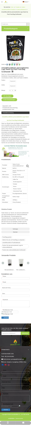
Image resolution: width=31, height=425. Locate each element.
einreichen (6, 317)
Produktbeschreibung (8, 112)
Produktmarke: (6, 107)
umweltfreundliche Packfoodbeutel (11, 242)
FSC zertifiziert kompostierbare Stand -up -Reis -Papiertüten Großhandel (21, 269)
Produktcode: (6, 109)
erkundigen (8, 96)
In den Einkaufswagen (9, 99)
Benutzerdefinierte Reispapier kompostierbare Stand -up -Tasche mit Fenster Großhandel (10, 269)
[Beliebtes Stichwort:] (28, 24)
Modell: (4, 106)
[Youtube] (5, 365)
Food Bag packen (6, 237)
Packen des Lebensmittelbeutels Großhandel (13, 250)
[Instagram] (8, 365)
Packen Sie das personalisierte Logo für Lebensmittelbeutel (12, 246)
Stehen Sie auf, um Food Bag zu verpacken (13, 240)
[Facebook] (2, 365)
